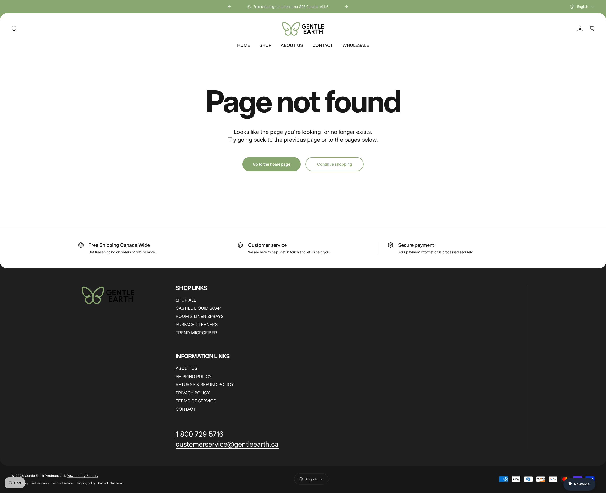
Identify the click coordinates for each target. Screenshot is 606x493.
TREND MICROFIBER (196, 332)
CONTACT (186, 409)
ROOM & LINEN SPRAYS (199, 316)
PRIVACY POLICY (193, 392)
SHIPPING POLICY (194, 376)
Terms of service (62, 483)
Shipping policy (85, 483)
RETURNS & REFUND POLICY (205, 384)
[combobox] (582, 6)
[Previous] (229, 6)
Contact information (111, 483)
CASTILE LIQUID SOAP (198, 308)
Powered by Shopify (82, 476)
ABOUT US (186, 368)
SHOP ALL (186, 300)
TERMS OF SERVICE (196, 400)
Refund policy (40, 483)
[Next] (346, 6)
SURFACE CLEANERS (197, 324)
